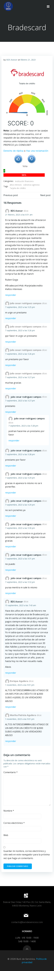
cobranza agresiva (31, 184)
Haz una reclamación (37, 150)
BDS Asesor (11, 59)
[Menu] (48, 6)
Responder (10, 295)
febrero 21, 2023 (28, 59)
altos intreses (16, 184)
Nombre (8, 810)
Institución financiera (24, 181)
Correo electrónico (14, 822)
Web (5, 835)
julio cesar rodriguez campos (26, 396)
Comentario (10, 772)
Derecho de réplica (13, 150)
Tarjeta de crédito (18, 188)
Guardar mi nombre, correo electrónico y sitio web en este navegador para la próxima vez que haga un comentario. (26, 854)
